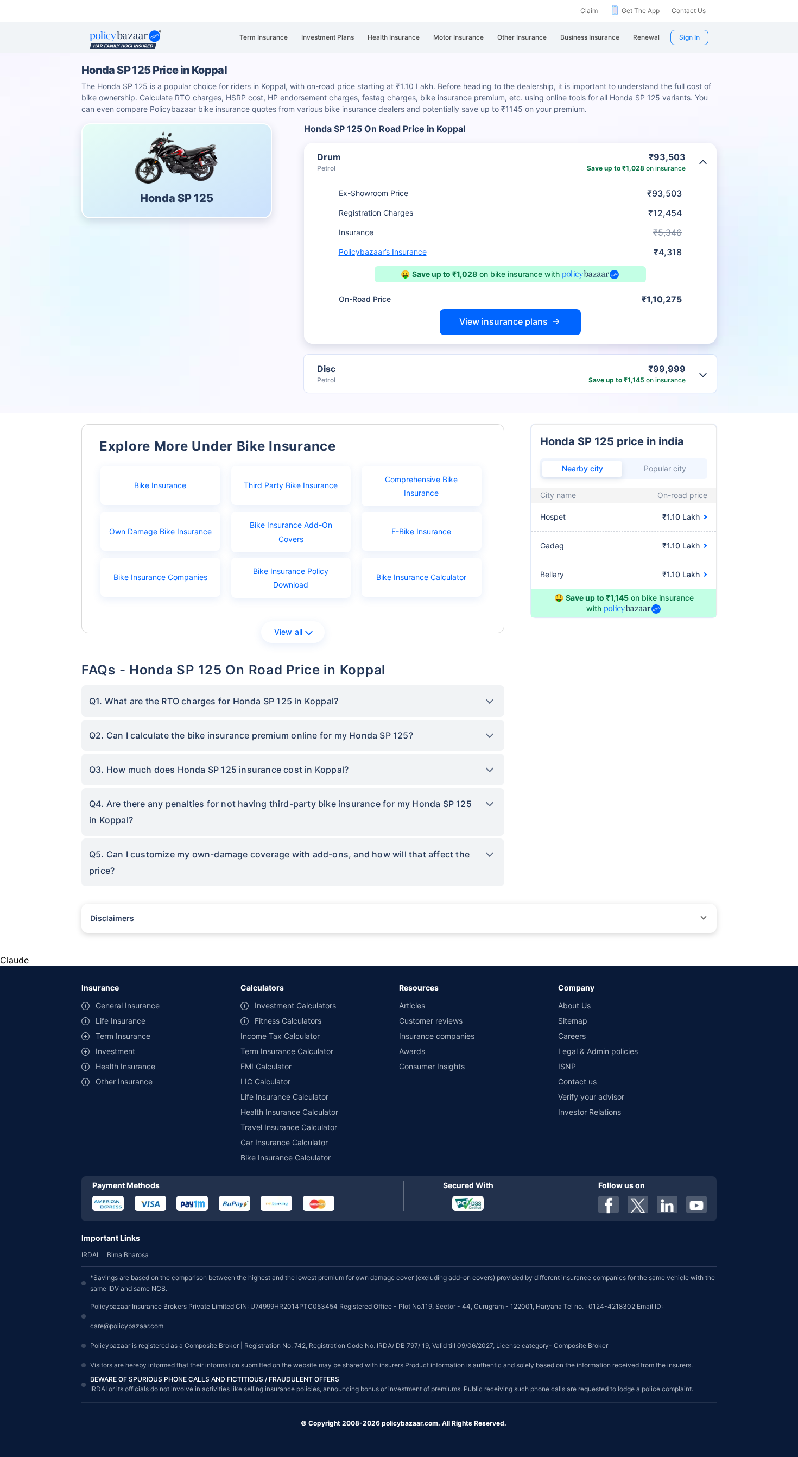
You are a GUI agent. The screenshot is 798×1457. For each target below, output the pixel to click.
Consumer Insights (432, 1066)
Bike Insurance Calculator (421, 577)
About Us (574, 1005)
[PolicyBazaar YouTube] (696, 1204)
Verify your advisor (591, 1096)
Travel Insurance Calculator (288, 1127)
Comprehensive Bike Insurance (421, 486)
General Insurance (128, 1005)
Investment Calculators (295, 1005)
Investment (115, 1051)
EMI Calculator (266, 1066)
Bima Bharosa (128, 1255)
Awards (412, 1051)
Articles (412, 1005)
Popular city (665, 468)
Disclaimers (112, 918)
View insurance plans (503, 321)
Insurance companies (436, 1035)
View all (288, 631)
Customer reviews (431, 1020)
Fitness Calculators (288, 1020)
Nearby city (582, 468)
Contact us (577, 1081)
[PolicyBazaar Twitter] (638, 1204)
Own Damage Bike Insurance (160, 531)
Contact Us (689, 11)
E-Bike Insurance (421, 531)
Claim (589, 11)
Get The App (641, 11)
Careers (572, 1035)
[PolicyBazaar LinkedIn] (667, 1204)
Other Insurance (124, 1081)
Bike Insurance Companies (160, 577)
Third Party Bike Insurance (291, 485)
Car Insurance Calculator (284, 1142)
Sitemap (572, 1020)
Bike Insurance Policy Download (290, 577)
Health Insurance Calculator (289, 1112)
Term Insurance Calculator (286, 1051)
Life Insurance (120, 1020)
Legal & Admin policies (598, 1051)
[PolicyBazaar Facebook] (608, 1204)
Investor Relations (589, 1112)
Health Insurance (125, 1066)
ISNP (567, 1066)
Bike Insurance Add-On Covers (291, 531)
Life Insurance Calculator (284, 1096)
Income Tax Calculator (280, 1035)
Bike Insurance (160, 485)
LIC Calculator (265, 1081)
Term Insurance (123, 1035)
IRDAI (89, 1255)
